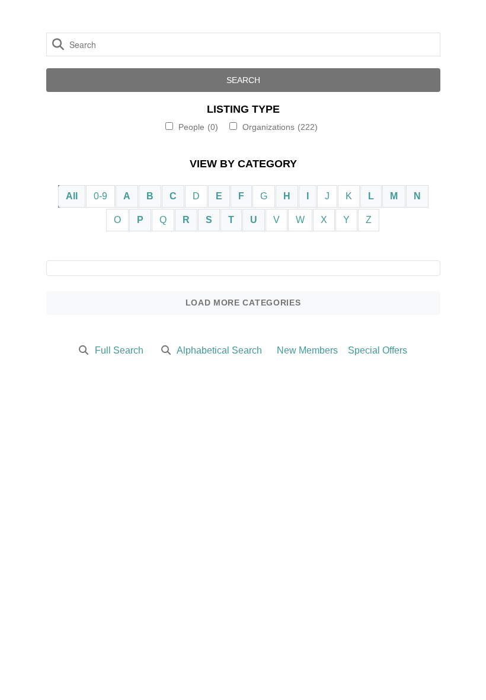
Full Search (119, 350)
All (72, 196)
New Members (307, 350)
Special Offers (377, 350)
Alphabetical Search (219, 350)
